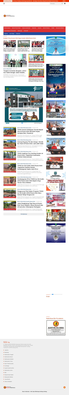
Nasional (34, 28)
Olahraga (20, 30)
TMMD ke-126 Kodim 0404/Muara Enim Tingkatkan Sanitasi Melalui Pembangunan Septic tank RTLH (29, 167)
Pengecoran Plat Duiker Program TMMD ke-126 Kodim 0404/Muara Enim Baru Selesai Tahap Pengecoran (30, 193)
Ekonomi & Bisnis (60, 28)
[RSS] (64, 387)
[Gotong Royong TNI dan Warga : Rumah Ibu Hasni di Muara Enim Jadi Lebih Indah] (9, 144)
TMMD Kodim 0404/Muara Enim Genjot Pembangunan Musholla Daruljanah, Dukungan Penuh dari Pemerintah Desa (36, 80)
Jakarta (6, 350)
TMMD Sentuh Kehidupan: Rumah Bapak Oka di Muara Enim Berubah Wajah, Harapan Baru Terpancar (30, 131)
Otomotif (26, 30)
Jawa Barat (7, 379)
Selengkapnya (24, 214)
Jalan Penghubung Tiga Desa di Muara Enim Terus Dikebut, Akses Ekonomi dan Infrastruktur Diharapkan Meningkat (30, 205)
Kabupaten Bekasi (9, 377)
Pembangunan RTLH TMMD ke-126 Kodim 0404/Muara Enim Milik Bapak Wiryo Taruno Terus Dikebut (30, 180)
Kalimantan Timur (9, 361)
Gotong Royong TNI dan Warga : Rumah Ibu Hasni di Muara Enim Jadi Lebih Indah (30, 142)
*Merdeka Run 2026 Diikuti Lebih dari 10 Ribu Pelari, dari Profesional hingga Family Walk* (37, 50)
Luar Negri (12, 33)
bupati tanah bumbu (9, 368)
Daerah (39, 28)
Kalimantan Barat (9, 356)
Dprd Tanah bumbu (9, 363)
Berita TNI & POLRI (16, 28)
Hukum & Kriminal (26, 28)
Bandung (7, 352)
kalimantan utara (8, 370)
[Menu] (4, 3)
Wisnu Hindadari (8, 381)
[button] (62, 3)
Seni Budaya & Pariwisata (10, 30)
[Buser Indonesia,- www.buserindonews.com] (9, 15)
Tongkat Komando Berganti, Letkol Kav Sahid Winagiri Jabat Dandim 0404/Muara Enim (14, 72)
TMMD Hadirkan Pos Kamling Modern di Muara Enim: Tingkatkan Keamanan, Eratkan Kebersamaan (30, 155)
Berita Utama (7, 28)
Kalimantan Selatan (9, 359)
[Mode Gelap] (65, 3)
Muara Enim (28, 127)
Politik (53, 28)
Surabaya (7, 365)
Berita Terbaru (46, 28)
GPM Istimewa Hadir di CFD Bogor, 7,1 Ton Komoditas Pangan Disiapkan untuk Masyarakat (9, 50)
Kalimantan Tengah (9, 354)
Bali (5, 372)
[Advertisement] (41, 15)
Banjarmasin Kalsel (9, 374)
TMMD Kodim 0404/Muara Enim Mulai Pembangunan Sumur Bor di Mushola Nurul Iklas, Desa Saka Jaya (36, 65)
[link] (24, 105)
